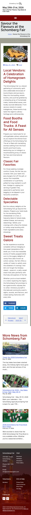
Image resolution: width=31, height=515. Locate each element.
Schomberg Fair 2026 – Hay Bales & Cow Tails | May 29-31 (15, 391)
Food (20, 65)
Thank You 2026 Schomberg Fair (15, 357)
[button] (15, 18)
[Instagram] (7, 498)
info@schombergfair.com (11, 472)
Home (10, 34)
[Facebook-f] (4, 498)
